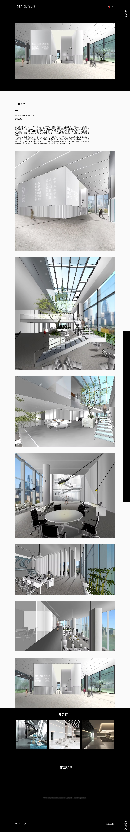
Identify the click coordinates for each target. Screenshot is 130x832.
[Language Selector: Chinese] (110, 6)
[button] (126, 10)
